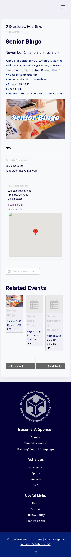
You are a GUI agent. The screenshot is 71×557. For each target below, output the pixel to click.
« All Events (12, 31)
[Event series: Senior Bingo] (15, 329)
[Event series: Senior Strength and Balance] (49, 348)
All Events (35, 467)
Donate (35, 437)
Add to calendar (22, 271)
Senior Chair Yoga (31, 321)
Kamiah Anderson (17, 160)
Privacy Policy (35, 515)
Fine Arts (35, 479)
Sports (35, 473)
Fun (35, 484)
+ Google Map (15, 204)
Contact (35, 509)
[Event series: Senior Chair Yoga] (29, 343)
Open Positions (35, 520)
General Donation (35, 443)
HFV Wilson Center (18, 186)
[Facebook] (35, 552)
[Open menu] (63, 6)
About (35, 503)
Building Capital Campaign (35, 449)
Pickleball (16, 366)
